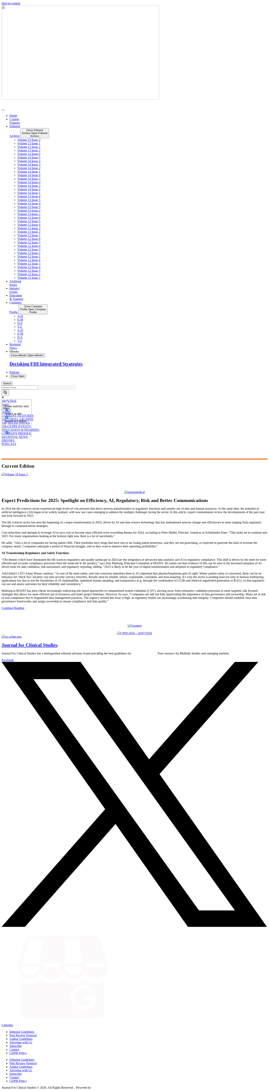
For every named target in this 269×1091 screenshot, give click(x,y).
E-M (20, 319)
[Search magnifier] (5, 393)
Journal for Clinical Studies (30, 645)
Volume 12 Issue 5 (28, 242)
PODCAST (9, 444)
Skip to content (11, 3)
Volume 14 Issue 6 (28, 154)
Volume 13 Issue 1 (28, 214)
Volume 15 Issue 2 (28, 139)
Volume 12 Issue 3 (28, 249)
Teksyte (96, 1087)
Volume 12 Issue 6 (28, 238)
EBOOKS (8, 440)
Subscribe (15, 1046)
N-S (19, 323)
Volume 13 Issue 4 (28, 203)
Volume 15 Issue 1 (28, 143)
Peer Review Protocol (23, 1035)
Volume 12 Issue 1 (28, 256)
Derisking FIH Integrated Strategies (46, 363)
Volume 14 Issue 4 (28, 161)
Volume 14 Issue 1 (28, 171)
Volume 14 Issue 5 (28, 157)
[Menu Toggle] (3, 110)
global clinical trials (144, 653)
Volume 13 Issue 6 (28, 196)
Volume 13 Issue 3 (28, 207)
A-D (20, 316)
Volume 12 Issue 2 (28, 253)
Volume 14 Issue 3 (28, 164)
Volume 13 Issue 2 (28, 210)
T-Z (19, 326)
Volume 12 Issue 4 (28, 246)
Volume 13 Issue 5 (28, 200)
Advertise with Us (20, 1042)
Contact (14, 1049)
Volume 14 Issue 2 (28, 168)
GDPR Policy (18, 1053)
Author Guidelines (20, 1039)
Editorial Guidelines (21, 1031)
